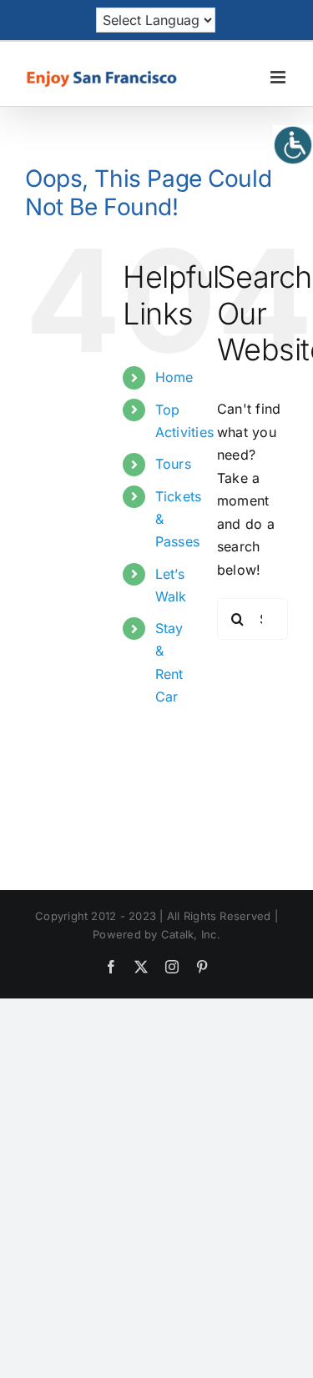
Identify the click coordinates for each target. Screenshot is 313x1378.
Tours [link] (173, 463)
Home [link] (174, 377)
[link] (293, 145)
